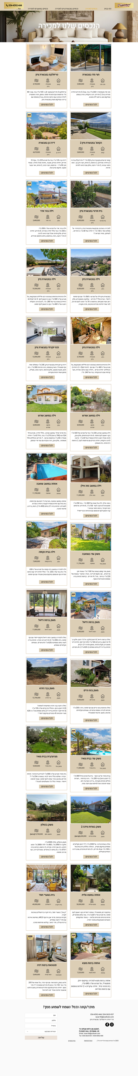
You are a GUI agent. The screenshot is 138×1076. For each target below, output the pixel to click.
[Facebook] (107, 1025)
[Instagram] (112, 1025)
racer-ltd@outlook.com (104, 1017)
